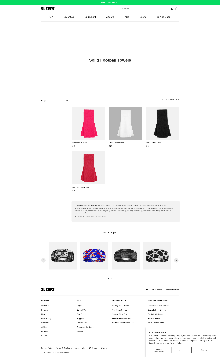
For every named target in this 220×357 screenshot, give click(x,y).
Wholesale (45, 323)
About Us (45, 306)
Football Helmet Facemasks (123, 323)
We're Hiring (46, 318)
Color (43, 101)
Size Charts (81, 314)
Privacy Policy (176, 343)
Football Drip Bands (155, 314)
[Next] (176, 260)
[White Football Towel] (125, 123)
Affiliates (44, 327)
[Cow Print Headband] (157, 255)
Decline (204, 350)
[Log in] (172, 9)
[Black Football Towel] (162, 123)
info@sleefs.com (172, 289)
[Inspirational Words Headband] (63, 255)
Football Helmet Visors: (121, 318)
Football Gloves (154, 318)
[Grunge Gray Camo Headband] (126, 255)
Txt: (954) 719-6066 (154, 289)
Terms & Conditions (64, 348)
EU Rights (93, 348)
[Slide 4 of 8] (157, 255)
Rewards (44, 310)
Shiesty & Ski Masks (120, 306)
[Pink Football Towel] (88, 123)
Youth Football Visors (156, 323)
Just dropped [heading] (110, 232)
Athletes (44, 331)
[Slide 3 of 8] (126, 255)
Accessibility (80, 348)
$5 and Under (164, 17)
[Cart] (177, 9)
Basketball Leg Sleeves (157, 310)
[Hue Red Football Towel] (88, 167)
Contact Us (81, 310)
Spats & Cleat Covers (120, 314)
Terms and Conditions (85, 327)
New (51, 17)
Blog (43, 314)
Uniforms (44, 336)
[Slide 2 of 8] (94, 255)
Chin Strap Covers (119, 310)
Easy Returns (82, 323)
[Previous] (43, 260)
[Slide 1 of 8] (62, 255)
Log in (79, 306)
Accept (181, 350)
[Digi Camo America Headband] (94, 255)
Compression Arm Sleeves (158, 306)
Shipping (80, 318)
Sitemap (80, 331)
